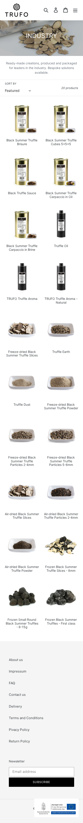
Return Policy (19, 741)
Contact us (17, 694)
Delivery (15, 706)
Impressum (17, 671)
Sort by (10, 83)
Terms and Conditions (26, 718)
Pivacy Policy (19, 730)
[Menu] (75, 10)
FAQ (12, 683)
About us (16, 660)
